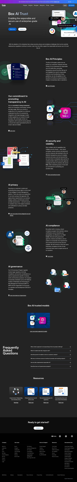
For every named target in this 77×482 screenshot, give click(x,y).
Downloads (54, 454)
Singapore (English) (68, 458)
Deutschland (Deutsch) (69, 461)
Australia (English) (68, 454)
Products (25, 5)
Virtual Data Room (30, 453)
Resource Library (55, 456)
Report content (42, 451)
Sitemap (11, 474)
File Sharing (29, 446)
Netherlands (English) (69, 451)
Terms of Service (30, 474)
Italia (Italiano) (67, 463)
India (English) (67, 449)
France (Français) (68, 459)
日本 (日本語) (67, 464)
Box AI (16, 446)
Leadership (4, 448)
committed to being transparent (20, 105)
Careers (3, 458)
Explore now (56, 1)
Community (42, 449)
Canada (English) (68, 456)
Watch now (12, 29)
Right (70, 2)
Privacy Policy (39, 474)
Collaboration (17, 449)
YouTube (54, 436)
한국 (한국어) (67, 466)
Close (73, 1)
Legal (3, 461)
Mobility (16, 453)
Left (69, 2)
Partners (3, 459)
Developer (36, 5)
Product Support (43, 446)
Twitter (66, 436)
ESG (3, 449)
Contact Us (42, 453)
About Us (4, 446)
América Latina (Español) (69, 468)
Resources (42, 5)
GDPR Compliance (55, 449)
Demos (53, 453)
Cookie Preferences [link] (61, 474)
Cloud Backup (29, 451)
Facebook (72, 436)
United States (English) (69, 446)
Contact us (22, 29)
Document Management (31, 448)
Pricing (47, 5)
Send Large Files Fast (31, 457)
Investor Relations (5, 454)
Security (16, 454)
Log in (65, 5)
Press (3, 451)
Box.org (3, 456)
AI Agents (16, 448)
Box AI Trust (54, 448)
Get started (71, 5)
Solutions (30, 5)
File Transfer (29, 449)
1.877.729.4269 (43, 454)
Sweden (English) (68, 453)
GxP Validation (54, 451)
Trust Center (54, 446)
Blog (60, 436)
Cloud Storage (17, 451)
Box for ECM (17, 456)
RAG (47, 164)
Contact (52, 5)
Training (41, 448)
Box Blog (3, 453)
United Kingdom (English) (69, 448)
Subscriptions (20, 474)
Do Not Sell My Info (49, 474)
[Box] (4, 5)
